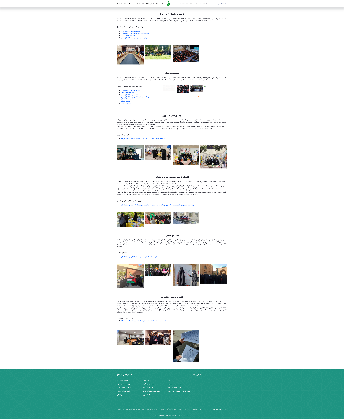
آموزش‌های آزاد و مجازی (123, 391)
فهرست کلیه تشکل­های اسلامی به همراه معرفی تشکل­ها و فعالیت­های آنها (141, 257)
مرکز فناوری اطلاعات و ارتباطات (175, 388)
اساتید (179, 4)
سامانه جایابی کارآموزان (148, 384)
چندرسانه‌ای (202, 4)
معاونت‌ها (131, 4)
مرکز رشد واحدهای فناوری (123, 384)
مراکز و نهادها (149, 4)
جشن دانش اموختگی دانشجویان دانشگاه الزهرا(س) (136, 97)
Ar (225, 4)
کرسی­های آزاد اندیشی (127, 99)
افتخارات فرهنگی (126, 103)
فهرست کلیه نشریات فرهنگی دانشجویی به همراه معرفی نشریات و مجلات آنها (143, 321)
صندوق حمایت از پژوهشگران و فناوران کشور (179, 391)
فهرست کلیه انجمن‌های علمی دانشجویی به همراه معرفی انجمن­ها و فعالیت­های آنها (144, 138)
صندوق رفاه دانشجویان (148, 388)
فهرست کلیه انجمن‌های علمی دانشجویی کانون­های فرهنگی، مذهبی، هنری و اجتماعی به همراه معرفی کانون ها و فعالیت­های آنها (158, 205)
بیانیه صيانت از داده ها (123, 380)
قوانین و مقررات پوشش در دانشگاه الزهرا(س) (134, 38)
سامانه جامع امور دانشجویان (175, 384)
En (222, 4)
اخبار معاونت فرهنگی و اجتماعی (130, 90)
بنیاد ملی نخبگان (121, 395)
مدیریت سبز (171, 380)
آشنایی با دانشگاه (121, 4)
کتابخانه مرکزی (146, 395)
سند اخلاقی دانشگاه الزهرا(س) (130, 35)
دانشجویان (185, 4)
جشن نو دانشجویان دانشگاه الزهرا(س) (132, 95)
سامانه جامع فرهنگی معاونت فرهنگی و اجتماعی (135, 33)
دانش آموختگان (193, 4)
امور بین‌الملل (159, 4)
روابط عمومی (146, 380)
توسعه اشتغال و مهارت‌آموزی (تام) (151, 391)
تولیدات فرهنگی (125, 101)
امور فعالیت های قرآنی (127, 92)
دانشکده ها (140, 4)
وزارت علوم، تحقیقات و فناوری (124, 388)
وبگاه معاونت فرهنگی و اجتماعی (130, 31)
